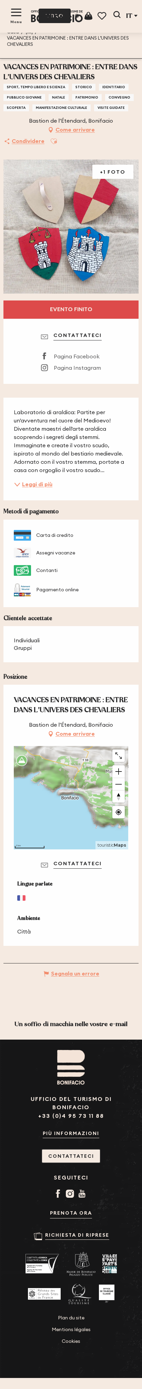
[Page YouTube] (83, 1194)
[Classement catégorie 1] (106, 1294)
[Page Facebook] (59, 1194)
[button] (117, 16)
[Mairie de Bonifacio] (81, 1264)
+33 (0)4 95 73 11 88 (71, 1116)
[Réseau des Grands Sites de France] (44, 1294)
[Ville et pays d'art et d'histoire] (109, 1263)
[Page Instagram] (71, 1194)
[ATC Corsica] (42, 1264)
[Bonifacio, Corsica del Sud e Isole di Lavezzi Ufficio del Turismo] (57, 16)
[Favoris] (103, 16)
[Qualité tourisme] (80, 1294)
